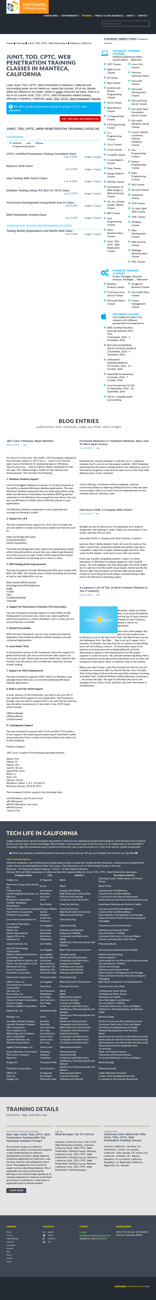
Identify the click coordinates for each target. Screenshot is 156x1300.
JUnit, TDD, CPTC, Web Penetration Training (73, 98)
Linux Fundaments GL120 (120, 385)
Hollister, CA (123, 1156)
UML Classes (138, 217)
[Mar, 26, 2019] (12, 445)
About (130, 15)
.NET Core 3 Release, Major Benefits (29, 441)
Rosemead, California (131, 1162)
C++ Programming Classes (114, 136)
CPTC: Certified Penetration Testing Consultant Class (41, 153)
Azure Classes (114, 103)
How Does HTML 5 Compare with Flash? (106, 509)
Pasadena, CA (111, 1162)
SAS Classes (137, 184)
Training (87, 15)
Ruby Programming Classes (138, 176)
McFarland (109, 1149)
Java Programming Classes (114, 221)
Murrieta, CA (133, 1146)
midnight (84, 682)
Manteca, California (80, 43)
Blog (8, 1252)
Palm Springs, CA (125, 1153)
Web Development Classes (138, 233)
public (59, 91)
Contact (142, 15)
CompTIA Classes (116, 155)
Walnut (136, 1156)
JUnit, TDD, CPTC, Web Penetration (47, 43)
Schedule (10, 1242)
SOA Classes (138, 203)
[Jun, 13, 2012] (86, 448)
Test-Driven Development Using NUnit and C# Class (40, 202)
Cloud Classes (114, 150)
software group (129, 1286)
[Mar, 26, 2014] (86, 595)
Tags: (25, 445)
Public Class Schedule (109, 15)
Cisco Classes (114, 144)
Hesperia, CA (111, 1159)
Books (8, 1261)
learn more (16, 1190)
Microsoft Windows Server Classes (140, 123)
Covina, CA (123, 1149)
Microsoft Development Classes (138, 92)
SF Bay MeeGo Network (75, 869)
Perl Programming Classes (138, 153)
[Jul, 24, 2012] (85, 514)
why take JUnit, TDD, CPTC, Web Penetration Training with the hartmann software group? (28, 1138)
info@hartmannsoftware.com (95, 1235)
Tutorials (9, 1248)
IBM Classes (113, 213)
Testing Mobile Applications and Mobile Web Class (39, 231)
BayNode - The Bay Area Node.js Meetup (28, 869)
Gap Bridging (69, 15)
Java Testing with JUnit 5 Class (27, 178)
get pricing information (80, 119)
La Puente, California (130, 1159)
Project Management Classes (138, 303)
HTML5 (56, 869)
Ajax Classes (113, 83)
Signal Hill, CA (111, 1165)
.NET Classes (114, 64)
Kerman (125, 1165)
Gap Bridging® (12, 1239)
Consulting (51, 15)
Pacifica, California (115, 1146)
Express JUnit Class (19, 166)
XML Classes (138, 262)
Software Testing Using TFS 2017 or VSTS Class (37, 190)
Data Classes (114, 168)
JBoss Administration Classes (115, 233)
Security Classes (140, 190)
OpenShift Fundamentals (120, 374)
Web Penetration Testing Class (26, 214)
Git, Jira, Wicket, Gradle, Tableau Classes (116, 205)
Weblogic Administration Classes (139, 253)
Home (9, 43)
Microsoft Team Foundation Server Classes (139, 112)
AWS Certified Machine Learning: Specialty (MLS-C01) (120, 331)
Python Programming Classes (138, 164)
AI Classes (112, 78)
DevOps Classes (115, 182)
